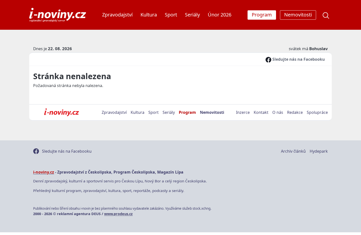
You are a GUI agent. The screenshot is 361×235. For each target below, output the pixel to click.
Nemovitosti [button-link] (298, 14)
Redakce (295, 112)
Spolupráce (317, 112)
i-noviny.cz (43, 172)
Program (187, 112)
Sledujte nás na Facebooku (298, 59)
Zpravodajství (117, 14)
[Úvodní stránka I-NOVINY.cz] (61, 112)
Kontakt (261, 112)
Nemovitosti (212, 112)
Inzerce (243, 112)
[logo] (57, 15)
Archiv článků (293, 151)
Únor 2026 (219, 14)
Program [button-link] (262, 14)
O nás (277, 112)
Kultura (148, 14)
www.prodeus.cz (118, 213)
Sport (171, 14)
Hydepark (319, 151)
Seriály (192, 14)
